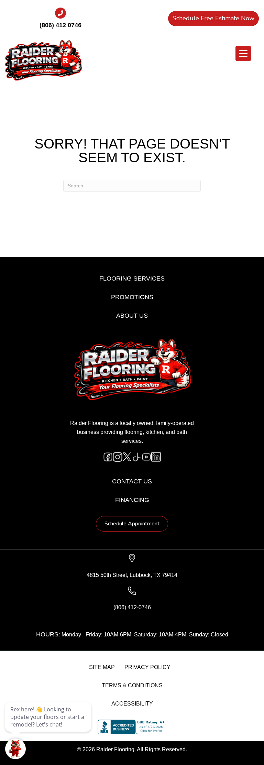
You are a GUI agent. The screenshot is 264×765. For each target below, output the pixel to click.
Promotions (132, 297)
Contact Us (132, 481)
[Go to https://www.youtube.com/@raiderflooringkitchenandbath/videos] (146, 457)
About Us (132, 315)
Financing (132, 499)
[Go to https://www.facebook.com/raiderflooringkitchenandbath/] (108, 457)
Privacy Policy (147, 667)
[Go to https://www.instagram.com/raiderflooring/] (117, 457)
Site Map (102, 667)
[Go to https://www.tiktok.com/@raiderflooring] (137, 457)
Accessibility (132, 704)
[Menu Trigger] (243, 53)
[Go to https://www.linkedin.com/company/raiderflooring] (156, 457)
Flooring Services (132, 278)
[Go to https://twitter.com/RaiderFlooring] (127, 457)
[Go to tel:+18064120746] (60, 21)
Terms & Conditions (132, 685)
